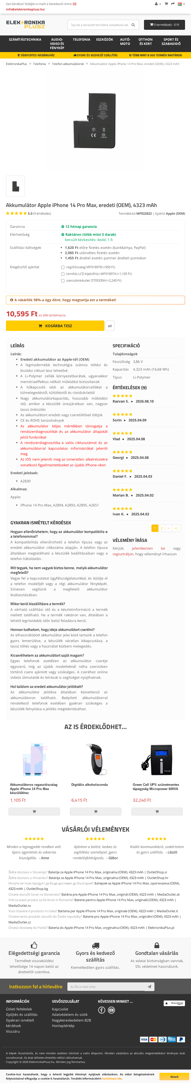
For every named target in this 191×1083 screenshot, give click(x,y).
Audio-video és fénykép (57, 43)
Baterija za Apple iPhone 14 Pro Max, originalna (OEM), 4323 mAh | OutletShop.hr (108, 878)
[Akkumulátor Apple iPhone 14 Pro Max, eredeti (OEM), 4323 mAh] (95, 120)
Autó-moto (125, 41)
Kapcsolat (60, 1009)
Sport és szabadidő (171, 41)
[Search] (133, 25)
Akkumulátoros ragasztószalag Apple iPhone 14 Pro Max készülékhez (33, 789)
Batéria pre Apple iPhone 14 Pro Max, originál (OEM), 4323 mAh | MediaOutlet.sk (120, 894)
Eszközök (104, 39)
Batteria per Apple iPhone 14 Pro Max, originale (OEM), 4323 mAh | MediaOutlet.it (118, 911)
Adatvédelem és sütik (70, 1014)
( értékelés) (39, 213)
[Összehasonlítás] (109, 326)
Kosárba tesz (58, 325)
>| (176, 528)
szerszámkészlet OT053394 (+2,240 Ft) (93, 280)
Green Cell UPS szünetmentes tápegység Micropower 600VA (156, 787)
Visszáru (13, 1031)
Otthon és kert (146, 41)
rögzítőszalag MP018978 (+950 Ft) (90, 267)
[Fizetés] (173, 4)
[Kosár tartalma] (166, 4)
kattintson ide (112, 1078)
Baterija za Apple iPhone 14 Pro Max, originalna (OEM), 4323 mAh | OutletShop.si (107, 872)
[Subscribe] (149, 986)
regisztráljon (123, 554)
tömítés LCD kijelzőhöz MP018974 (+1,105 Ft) (99, 273)
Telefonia (81, 39)
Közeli (174, 1077)
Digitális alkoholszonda (89, 785)
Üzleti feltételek (19, 1009)
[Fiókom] (157, 4)
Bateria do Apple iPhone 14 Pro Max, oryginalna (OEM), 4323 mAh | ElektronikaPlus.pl (111, 927)
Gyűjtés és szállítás (22, 1014)
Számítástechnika (25, 39)
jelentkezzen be (148, 548)
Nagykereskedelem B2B (71, 1020)
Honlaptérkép (63, 1025)
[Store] (181, 4)
